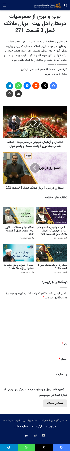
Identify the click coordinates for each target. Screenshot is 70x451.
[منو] (4, 7)
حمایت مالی (21, 426)
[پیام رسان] (27, 85)
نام (64, 343)
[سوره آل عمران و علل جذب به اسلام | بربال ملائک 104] (18, 253)
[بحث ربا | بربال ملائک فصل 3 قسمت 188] (51, 253)
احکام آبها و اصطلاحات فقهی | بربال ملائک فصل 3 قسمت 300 (19, 230)
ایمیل (63, 359)
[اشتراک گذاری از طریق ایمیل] (18, 93)
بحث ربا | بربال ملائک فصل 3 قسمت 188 (52, 266)
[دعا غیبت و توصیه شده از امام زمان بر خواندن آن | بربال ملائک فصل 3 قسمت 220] (51, 215)
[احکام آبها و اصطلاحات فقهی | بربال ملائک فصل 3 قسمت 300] (18, 215)
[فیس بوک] (53, 85)
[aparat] (26, 436)
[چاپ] (9, 93)
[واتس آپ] (18, 85)
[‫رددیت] (35, 85)
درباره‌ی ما (50, 426)
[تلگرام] (9, 85)
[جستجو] (65, 7)
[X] (44, 85)
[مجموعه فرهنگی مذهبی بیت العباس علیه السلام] (47, 5)
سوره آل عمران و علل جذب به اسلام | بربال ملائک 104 (19, 266)
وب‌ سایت (61, 374)
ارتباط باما (36, 426)
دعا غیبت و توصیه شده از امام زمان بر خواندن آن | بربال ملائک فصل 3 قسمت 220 (52, 230)
